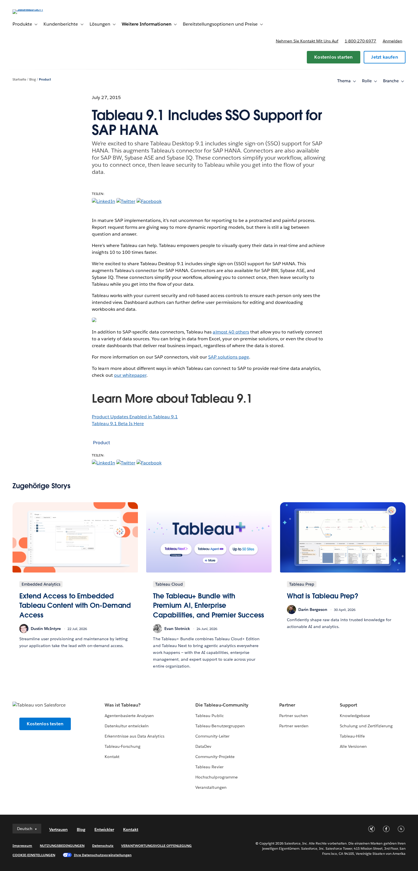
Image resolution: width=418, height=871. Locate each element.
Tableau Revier (209, 766)
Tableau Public (209, 715)
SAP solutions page (228, 357)
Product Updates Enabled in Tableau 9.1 (135, 417)
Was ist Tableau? (122, 705)
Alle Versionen (353, 746)
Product (45, 79)
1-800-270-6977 (360, 41)
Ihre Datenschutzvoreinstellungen (103, 855)
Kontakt (112, 756)
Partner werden (293, 725)
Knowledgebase (355, 715)
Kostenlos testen (45, 724)
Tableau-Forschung (122, 746)
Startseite (19, 79)
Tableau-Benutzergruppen (220, 725)
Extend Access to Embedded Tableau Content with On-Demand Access (75, 605)
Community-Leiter (212, 736)
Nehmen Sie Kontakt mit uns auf (307, 41)
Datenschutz (102, 845)
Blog (32, 79)
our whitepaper (130, 375)
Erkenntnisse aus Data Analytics (134, 736)
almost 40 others (231, 332)
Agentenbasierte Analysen (129, 715)
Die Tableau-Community (221, 705)
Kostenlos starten (333, 57)
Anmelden (392, 41)
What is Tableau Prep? (322, 596)
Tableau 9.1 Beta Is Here (118, 424)
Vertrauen (58, 829)
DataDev (203, 746)
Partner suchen (293, 715)
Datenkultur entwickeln (127, 725)
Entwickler (104, 829)
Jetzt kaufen (384, 57)
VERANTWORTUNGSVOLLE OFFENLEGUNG (156, 845)
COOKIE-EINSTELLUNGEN (34, 855)
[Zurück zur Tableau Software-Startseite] (34, 9)
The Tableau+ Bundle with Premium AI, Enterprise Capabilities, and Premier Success (208, 605)
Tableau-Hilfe (352, 736)
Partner (287, 705)
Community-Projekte (214, 756)
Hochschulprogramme (216, 777)
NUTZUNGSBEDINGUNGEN (62, 845)
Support (348, 705)
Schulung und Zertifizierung (366, 725)
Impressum (22, 845)
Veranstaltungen (210, 787)
